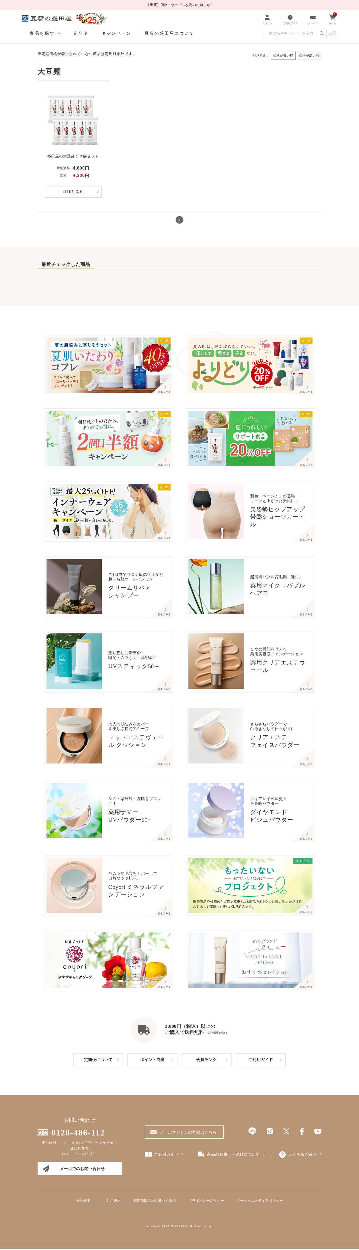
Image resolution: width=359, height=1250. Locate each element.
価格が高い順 (309, 55)
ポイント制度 (152, 1060)
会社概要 (83, 1201)
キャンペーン (116, 33)
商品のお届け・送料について (233, 1154)
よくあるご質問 (302, 1154)
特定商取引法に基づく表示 (155, 1201)
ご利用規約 (112, 1201)
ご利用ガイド (261, 1060)
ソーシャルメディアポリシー (260, 1201)
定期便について (98, 1060)
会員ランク (206, 1060)
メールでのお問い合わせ (82, 1169)
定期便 (80, 33)
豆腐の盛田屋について (169, 33)
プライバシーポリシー (206, 1201)
